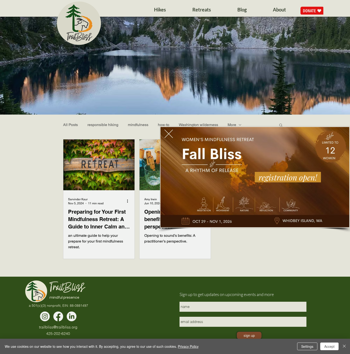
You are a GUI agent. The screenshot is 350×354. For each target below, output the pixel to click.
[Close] (344, 346)
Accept (329, 346)
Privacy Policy (188, 346)
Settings (307, 346)
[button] (169, 134)
